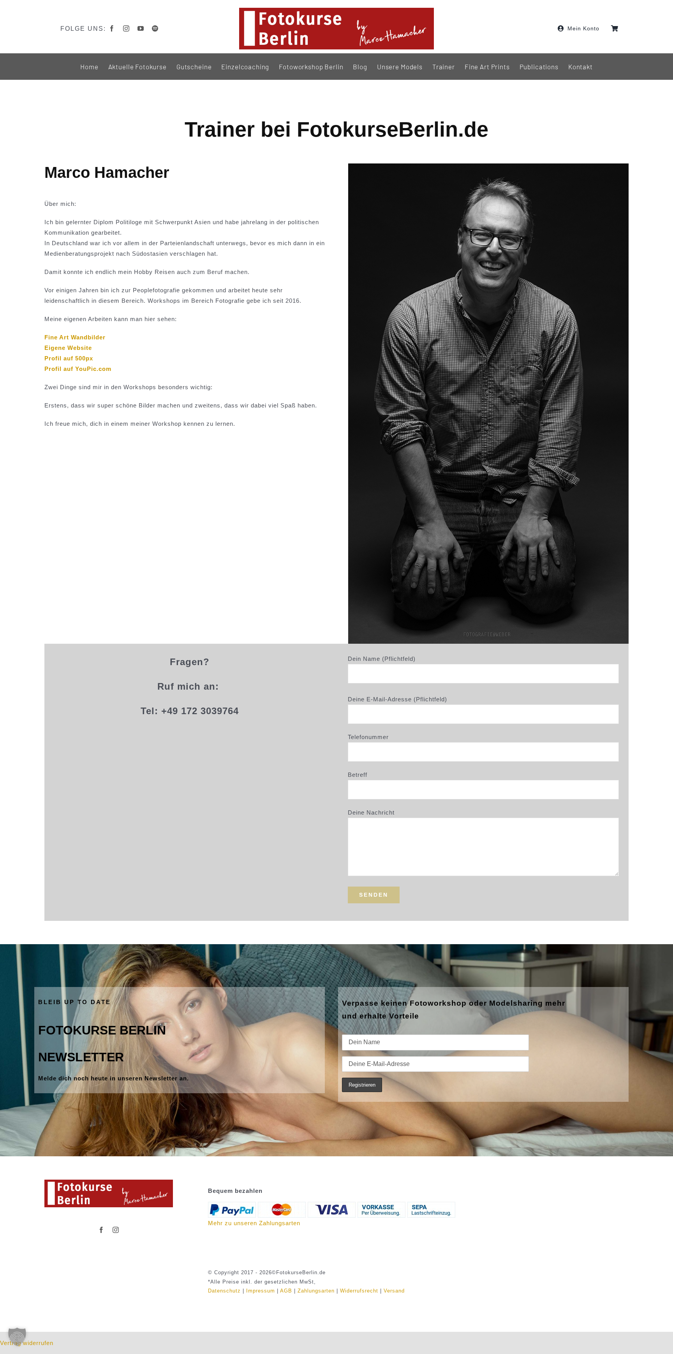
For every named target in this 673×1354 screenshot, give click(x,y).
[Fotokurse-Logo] (336, 10)
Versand (394, 1291)
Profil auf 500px (68, 358)
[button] (17, 1337)
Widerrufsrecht (359, 1291)
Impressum (260, 1291)
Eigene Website (68, 347)
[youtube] (140, 28)
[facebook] (112, 28)
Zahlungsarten (316, 1291)
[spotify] (155, 28)
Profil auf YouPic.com (77, 368)
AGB (286, 1291)
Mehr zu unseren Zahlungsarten (254, 1223)
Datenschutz (224, 1291)
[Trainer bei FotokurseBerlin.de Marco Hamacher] (108, 1182)
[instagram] (126, 28)
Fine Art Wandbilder (75, 337)
